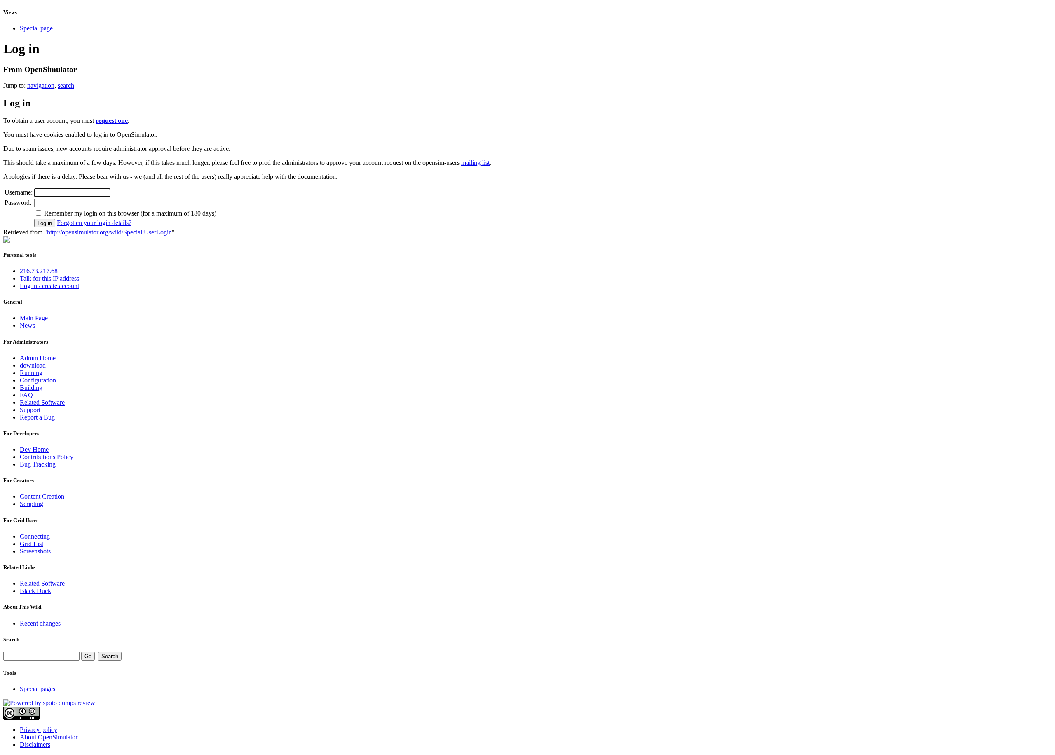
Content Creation (42, 496)
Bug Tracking (38, 464)
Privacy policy (38, 729)
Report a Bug (37, 417)
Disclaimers (35, 744)
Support (30, 409)
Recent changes (40, 623)
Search (11, 639)
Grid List (31, 543)
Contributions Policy (46, 456)
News (27, 325)
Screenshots (35, 551)
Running (31, 372)
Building (31, 387)
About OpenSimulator (48, 737)
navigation (40, 85)
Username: (19, 192)
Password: (18, 202)
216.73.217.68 (39, 270)
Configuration (38, 380)
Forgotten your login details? (94, 222)
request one (112, 120)
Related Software (42, 402)
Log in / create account (49, 285)
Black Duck (35, 590)
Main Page (34, 317)
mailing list (475, 162)
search (66, 85)
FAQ (26, 395)
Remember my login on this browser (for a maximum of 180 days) (130, 213)
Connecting (35, 536)
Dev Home (34, 449)
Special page (36, 28)
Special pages (37, 688)
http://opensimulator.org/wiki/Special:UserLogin (109, 232)
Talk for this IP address (49, 278)
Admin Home (38, 357)
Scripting (31, 503)
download (33, 365)
